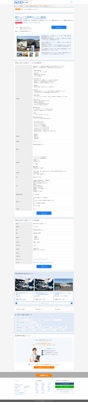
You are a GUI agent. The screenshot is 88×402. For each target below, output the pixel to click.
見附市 (49, 389)
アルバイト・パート (19, 22)
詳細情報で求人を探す (19, 384)
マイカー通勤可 (35, 327)
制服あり (27, 327)
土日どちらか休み (26, 325)
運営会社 (25, 387)
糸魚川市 (36, 392)
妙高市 (49, 390)
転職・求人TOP (16, 5)
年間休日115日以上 (49, 330)
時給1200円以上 (56, 327)
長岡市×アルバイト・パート (55, 320)
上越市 (49, 383)
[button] (16, 303)
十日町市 (36, 390)
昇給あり (64, 327)
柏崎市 (43, 387)
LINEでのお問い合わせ (64, 386)
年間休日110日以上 (39, 330)
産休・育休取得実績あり (45, 327)
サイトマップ (17, 389)
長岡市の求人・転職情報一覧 (32, 5)
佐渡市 (43, 386)
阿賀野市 (49, 387)
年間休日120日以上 (60, 330)
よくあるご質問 (17, 386)
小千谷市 (43, 390)
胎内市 (43, 389)
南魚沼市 (43, 384)
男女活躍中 (35, 22)
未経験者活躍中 (25, 22)
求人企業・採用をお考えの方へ (20, 394)
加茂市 (43, 392)
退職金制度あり (20, 330)
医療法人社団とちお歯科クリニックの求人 (44, 5)
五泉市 (36, 389)
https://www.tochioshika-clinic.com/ (40, 259)
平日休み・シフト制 (36, 325)
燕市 (48, 386)
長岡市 (17, 24)
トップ (16, 383)
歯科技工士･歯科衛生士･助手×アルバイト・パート (26, 322)
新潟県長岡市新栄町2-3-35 (26, 31)
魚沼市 (36, 387)
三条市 (36, 386)
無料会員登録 (17, 390)
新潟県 (39, 22)
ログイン (25, 390)
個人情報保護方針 (27, 386)
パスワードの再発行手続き (19, 392)
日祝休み (18, 325)
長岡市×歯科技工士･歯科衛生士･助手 (40, 320)
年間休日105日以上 (29, 330)
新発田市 (36, 384)
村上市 (49, 384)
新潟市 (36, 383)
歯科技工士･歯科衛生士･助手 (22, 317)
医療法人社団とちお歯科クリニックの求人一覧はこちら (43, 262)
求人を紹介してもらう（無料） (44, 367)
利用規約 (16, 387)
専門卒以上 (31, 22)
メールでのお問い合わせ (64, 383)
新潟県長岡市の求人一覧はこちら (23, 276)
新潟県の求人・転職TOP (23, 5)
